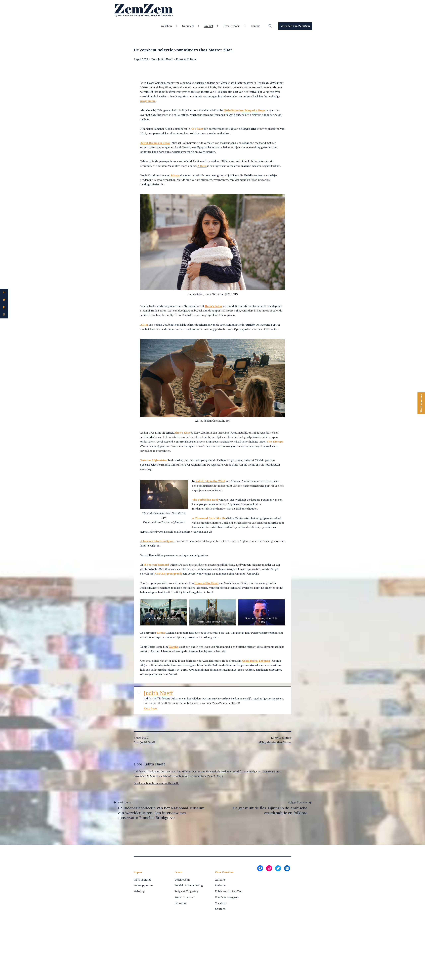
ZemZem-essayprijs (227, 897)
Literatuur (180, 903)
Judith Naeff (165, 59)
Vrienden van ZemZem (295, 26)
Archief (208, 26)
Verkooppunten (143, 885)
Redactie (220, 885)
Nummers (188, 26)
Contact (256, 26)
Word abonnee (142, 879)
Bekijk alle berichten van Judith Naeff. (156, 783)
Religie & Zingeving (186, 891)
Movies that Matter (279, 742)
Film (262, 742)
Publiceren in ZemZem (228, 891)
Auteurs (220, 879)
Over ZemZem (232, 26)
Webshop (166, 26)
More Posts (150, 708)
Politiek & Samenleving (188, 885)
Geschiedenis (182, 879)
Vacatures (221, 903)
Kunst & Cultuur (186, 59)
